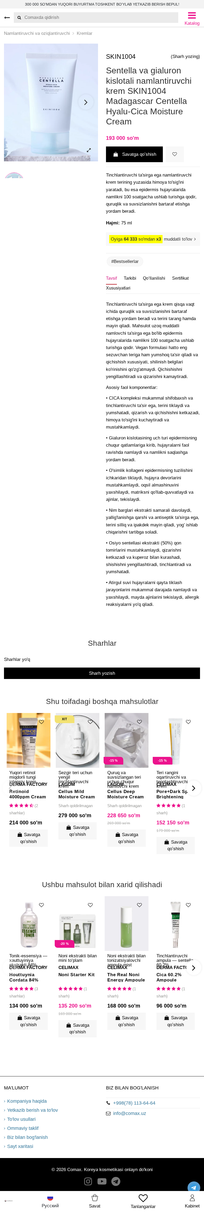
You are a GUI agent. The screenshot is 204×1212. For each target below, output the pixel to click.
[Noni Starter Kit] (78, 923)
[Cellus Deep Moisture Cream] (126, 740)
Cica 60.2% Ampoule (169, 977)
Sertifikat (180, 278)
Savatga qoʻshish (139, 154)
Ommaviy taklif (23, 1128)
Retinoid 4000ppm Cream (27, 794)
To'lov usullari (21, 1119)
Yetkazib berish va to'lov (32, 1110)
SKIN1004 (121, 56)
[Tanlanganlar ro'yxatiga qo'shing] (175, 154)
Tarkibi (130, 278)
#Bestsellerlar (125, 261)
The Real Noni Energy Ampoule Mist (126, 977)
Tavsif (111, 278)
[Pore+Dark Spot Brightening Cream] (176, 740)
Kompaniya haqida (27, 1101)
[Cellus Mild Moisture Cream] (78, 740)
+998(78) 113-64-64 (134, 1103)
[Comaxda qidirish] (17, 17)
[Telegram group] (116, 1183)
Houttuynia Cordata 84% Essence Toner (26, 977)
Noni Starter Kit (76, 974)
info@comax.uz (129, 1113)
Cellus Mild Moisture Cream (76, 794)
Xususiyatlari (118, 288)
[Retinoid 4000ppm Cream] (28, 740)
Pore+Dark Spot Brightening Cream (174, 794)
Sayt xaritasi (20, 1146)
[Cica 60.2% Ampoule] (176, 923)
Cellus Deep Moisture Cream (125, 794)
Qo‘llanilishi (154, 278)
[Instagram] (88, 1183)
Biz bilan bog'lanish (27, 1137)
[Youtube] (102, 1183)
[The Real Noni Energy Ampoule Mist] (126, 923)
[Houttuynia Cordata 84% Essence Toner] (28, 923)
